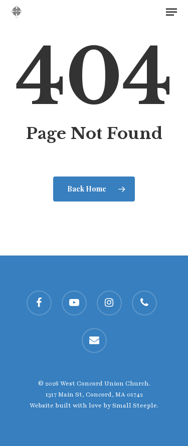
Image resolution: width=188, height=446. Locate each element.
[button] (171, 12)
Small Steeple (134, 406)
